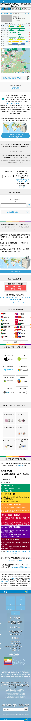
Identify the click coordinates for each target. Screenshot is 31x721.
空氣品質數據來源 (15, 642)
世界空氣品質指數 (11, 578)
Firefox (22, 377)
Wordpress (8, 389)
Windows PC (22, 366)
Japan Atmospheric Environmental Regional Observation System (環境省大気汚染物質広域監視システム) (15, 685)
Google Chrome (8, 377)
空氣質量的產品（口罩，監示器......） (15, 647)
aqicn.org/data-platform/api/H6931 (22, 181)
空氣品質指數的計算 (15, 643)
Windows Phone (8, 366)
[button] (15, 50)
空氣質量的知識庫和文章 (15, 631)
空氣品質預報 (15, 645)
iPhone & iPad (9, 355)
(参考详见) (15, 512)
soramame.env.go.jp (13, 103)
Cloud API (22, 388)
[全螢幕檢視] (28, 13)
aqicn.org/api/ (22, 186)
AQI (7, 13)
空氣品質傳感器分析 (15, 634)
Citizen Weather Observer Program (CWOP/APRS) (15, 682)
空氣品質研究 (15, 627)
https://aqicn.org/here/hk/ (15, 151)
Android (22, 355)
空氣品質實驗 (15, 632)
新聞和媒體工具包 (15, 623)
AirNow (21, 466)
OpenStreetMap (21, 72)
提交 (26, 709)
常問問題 (15, 638)
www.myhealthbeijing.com (21, 567)
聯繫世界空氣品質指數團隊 (15, 622)
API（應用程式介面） (15, 648)
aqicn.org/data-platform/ (15, 302)
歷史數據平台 (15, 650)
